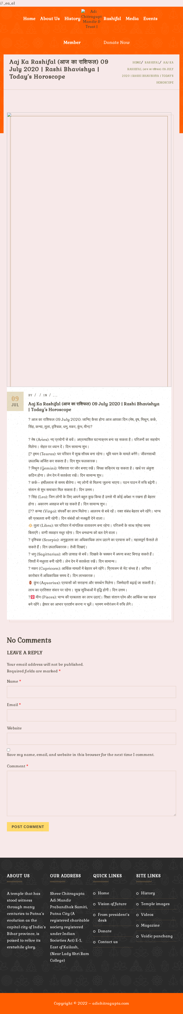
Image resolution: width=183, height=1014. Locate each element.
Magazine (150, 925)
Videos (147, 914)
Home (29, 18)
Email (14, 704)
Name (14, 681)
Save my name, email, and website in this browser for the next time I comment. (80, 754)
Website (14, 728)
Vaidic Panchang (157, 936)
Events (150, 18)
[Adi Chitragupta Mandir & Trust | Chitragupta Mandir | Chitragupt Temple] (91, 19)
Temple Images (155, 903)
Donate (105, 931)
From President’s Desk (113, 917)
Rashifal (112, 18)
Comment (17, 766)
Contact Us (108, 941)
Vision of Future (112, 903)
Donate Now (117, 42)
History (148, 893)
